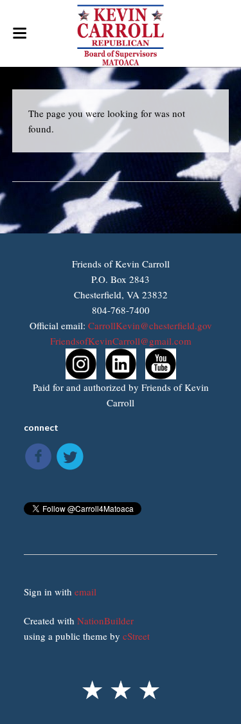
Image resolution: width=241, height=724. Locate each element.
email (85, 591)
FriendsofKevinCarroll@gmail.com (121, 340)
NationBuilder (105, 620)
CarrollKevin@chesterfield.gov (150, 325)
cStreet (136, 635)
